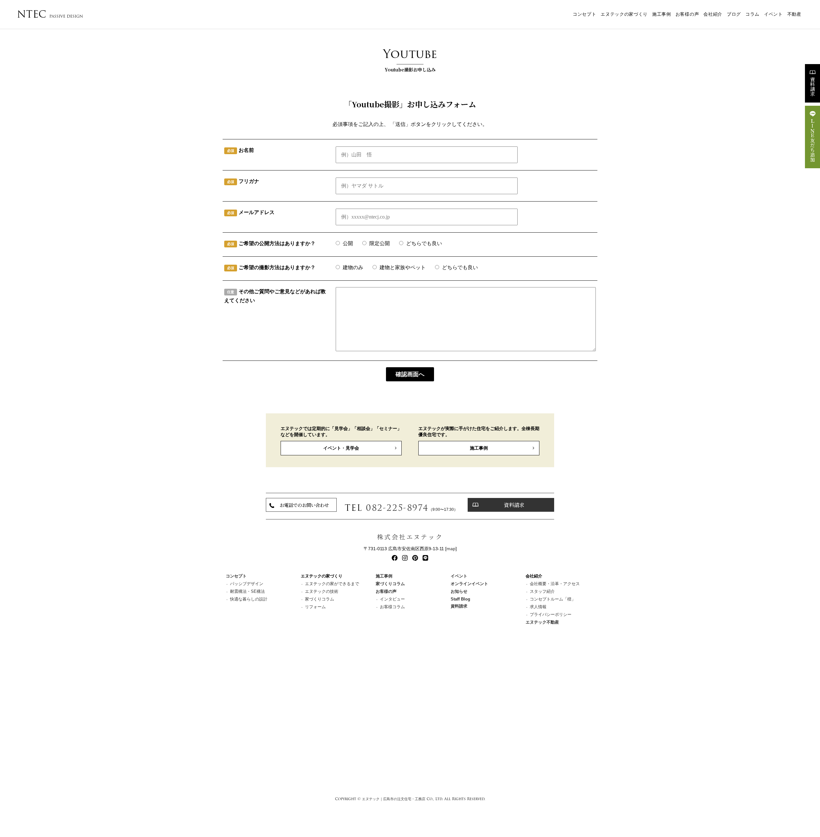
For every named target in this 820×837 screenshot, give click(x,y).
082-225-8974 (397, 507)
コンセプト (584, 14)
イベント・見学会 (341, 448)
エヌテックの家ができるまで (332, 583)
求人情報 (538, 606)
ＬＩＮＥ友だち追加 (812, 140)
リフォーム (315, 606)
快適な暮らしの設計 (248, 599)
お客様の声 (687, 14)
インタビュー (392, 599)
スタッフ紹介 (542, 591)
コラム (752, 14)
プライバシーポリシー (550, 614)
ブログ (734, 14)
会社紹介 (712, 14)
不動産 (794, 14)
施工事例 (661, 14)
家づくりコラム (319, 599)
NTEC (50, 14)
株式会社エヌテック (410, 536)
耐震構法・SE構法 (247, 591)
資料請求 (812, 86)
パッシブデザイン (246, 583)
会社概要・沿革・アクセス (555, 583)
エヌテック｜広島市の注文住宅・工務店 (393, 799)
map (451, 548)
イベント (773, 14)
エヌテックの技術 (321, 591)
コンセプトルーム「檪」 (553, 599)
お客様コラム (392, 606)
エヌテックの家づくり (624, 14)
